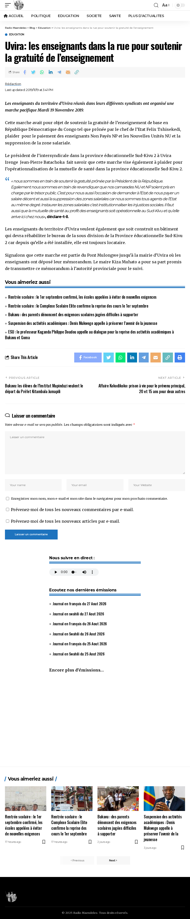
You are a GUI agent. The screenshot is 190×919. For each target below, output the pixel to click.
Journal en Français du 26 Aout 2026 (80, 623)
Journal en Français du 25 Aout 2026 (80, 643)
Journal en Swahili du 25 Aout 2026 (78, 653)
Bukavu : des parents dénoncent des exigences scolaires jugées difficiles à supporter (73, 314)
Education (16, 34)
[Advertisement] (95, 722)
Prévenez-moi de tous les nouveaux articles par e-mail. (65, 521)
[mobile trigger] (9, 5)
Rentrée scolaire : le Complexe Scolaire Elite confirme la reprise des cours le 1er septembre (78, 306)
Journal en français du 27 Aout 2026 (79, 603)
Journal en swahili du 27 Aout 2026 (78, 613)
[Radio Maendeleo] (18, 5)
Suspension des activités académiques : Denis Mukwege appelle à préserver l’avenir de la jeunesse (82, 323)
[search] (156, 5)
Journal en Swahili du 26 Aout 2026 (78, 633)
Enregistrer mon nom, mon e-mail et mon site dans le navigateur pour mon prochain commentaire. (89, 498)
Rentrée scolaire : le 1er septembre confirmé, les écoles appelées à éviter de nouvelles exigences (82, 297)
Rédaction (13, 84)
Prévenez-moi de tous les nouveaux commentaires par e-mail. (72, 509)
